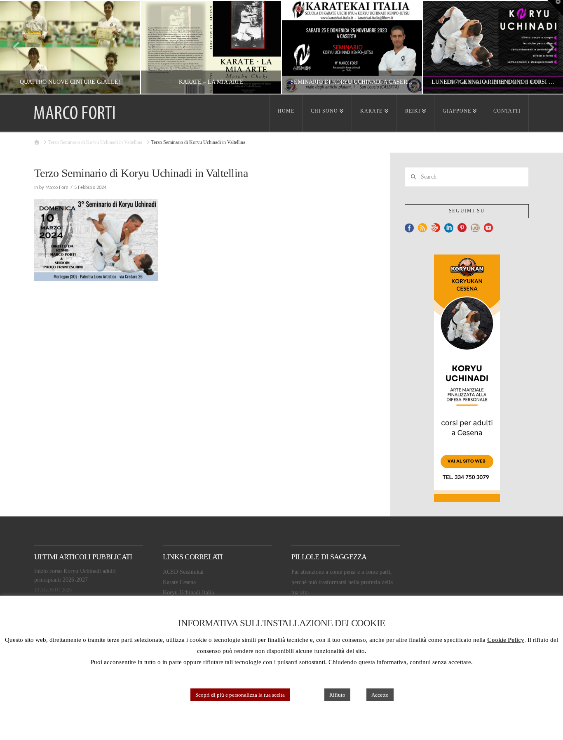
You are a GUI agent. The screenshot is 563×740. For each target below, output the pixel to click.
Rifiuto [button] (337, 695)
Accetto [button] (380, 695)
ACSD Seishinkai (183, 572)
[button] (555, 8)
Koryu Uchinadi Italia (188, 592)
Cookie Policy (505, 639)
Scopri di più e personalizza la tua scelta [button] (240, 695)
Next (545, 47)
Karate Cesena (179, 582)
